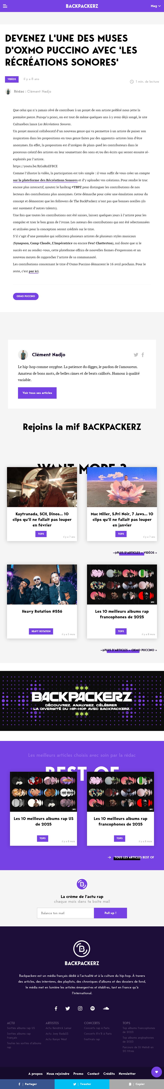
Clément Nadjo (32, 91)
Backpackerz (82, 6)
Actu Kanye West (56, 1039)
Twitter (136, 354)
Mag (154, 6)
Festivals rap (92, 1039)
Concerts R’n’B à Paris (98, 1034)
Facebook (142, 354)
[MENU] (5, 6)
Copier (140, 1084)
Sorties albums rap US (21, 1028)
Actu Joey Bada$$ (57, 1034)
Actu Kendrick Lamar (58, 1028)
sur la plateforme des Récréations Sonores (45, 180)
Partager (31, 1084)
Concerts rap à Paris (96, 1028)
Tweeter (85, 1084)
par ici (33, 271)
